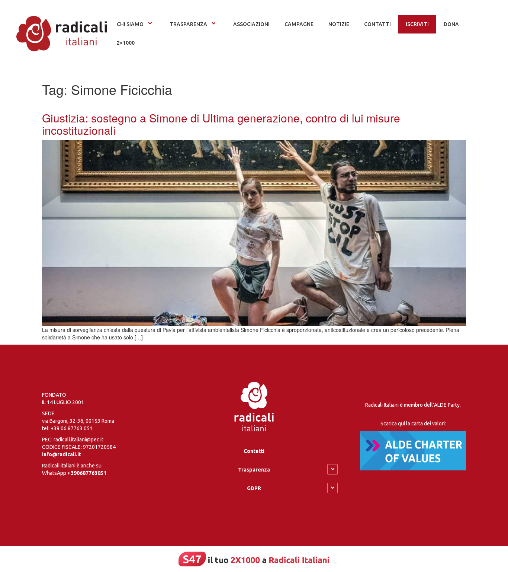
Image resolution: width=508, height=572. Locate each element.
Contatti (254, 451)
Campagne (299, 24)
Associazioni (251, 24)
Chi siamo (130, 24)
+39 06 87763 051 (72, 428)
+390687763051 (86, 473)
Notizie (338, 24)
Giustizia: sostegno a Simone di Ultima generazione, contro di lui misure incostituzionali (221, 124)
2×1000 (126, 43)
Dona (451, 24)
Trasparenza (188, 24)
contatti (377, 24)
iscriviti (417, 24)
